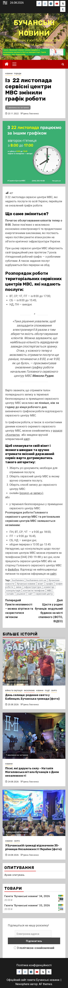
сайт (30, 594)
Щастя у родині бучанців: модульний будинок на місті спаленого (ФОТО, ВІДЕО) (49, 611)
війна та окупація (13, 690)
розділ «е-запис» (31, 493)
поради (17, 73)
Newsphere (22, 984)
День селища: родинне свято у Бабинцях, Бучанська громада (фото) (32, 696)
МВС (49, 590)
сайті (53, 573)
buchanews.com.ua (36, 580)
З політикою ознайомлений (35, 948)
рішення (21, 594)
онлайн (10, 594)
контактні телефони (33, 590)
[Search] (63, 64)
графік (49, 583)
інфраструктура (32, 587)
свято (54, 690)
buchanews (18, 580)
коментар (49, 587)
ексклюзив (29, 690)
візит (40, 583)
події (47, 690)
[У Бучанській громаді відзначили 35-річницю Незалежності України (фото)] (34, 813)
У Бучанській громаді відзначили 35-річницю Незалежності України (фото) (33, 847)
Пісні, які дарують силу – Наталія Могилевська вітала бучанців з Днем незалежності (32, 772)
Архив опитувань (14, 874)
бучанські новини (26, 583)
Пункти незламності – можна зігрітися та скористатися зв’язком (19, 609)
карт (26, 439)
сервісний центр (44, 594)
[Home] (7, 64)
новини (9, 73)
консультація (13, 590)
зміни (18, 587)
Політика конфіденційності (34, 965)
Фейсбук (13, 569)
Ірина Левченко (31, 113)
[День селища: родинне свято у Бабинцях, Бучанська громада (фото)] (34, 662)
